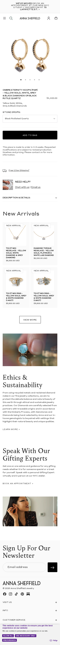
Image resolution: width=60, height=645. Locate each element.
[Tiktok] (16, 594)
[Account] (48, 18)
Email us (35, 187)
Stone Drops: (12, 112)
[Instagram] (10, 594)
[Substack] (28, 594)
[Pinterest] (22, 594)
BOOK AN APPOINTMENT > (18, 484)
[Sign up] (52, 567)
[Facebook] (5, 594)
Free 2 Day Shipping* (19, 171)
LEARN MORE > (11, 430)
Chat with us (22, 187)
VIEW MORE (30, 320)
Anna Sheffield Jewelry (22, 588)
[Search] (11, 18)
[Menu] (4, 18)
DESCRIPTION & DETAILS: (16, 198)
